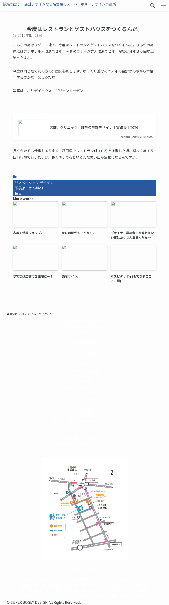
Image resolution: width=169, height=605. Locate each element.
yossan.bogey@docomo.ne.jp (84, 398)
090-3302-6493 (84, 392)
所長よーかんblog (29, 188)
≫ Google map (84, 426)
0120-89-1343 (70, 353)
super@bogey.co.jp (84, 370)
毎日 (18, 193)
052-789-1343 (98, 353)
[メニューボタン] (163, 5)
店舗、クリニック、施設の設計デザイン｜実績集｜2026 (94, 127)
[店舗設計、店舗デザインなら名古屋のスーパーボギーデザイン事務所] (59, 5)
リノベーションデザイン (34, 182)
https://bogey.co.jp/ (84, 568)
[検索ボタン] (152, 5)
